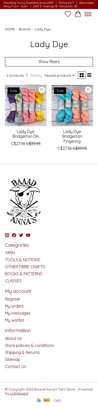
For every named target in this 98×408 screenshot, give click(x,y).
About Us (13, 338)
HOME (10, 29)
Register (12, 299)
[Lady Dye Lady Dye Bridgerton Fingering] (72, 105)
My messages (17, 313)
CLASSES (13, 280)
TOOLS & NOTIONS (22, 259)
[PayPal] (46, 400)
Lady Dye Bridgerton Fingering (72, 136)
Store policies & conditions (29, 345)
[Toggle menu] (88, 14)
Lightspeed (19, 393)
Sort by (36, 75)
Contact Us (15, 366)
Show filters (49, 61)
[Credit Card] (39, 400)
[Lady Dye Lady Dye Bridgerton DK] (25, 105)
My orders (14, 306)
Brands (24, 29)
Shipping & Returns (22, 352)
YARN (10, 252)
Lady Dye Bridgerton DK (26, 134)
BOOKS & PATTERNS (23, 273)
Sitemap (12, 359)
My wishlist (14, 320)
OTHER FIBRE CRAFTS (25, 266)
